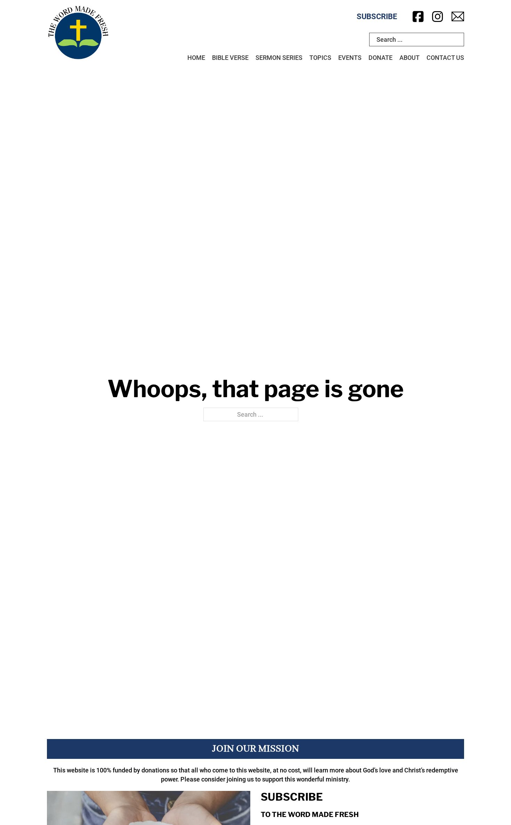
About (409, 57)
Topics (320, 57)
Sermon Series (279, 57)
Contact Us (445, 57)
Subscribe (377, 16)
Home (196, 57)
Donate (380, 57)
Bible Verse (230, 57)
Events (350, 57)
